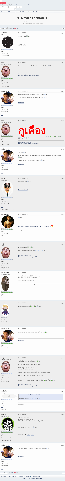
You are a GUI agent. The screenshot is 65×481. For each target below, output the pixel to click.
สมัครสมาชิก (26, 5)
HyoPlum (6, 273)
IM (4, 178)
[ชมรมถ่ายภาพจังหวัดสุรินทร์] (2, 207)
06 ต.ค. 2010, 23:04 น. (23, 302)
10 (23, 28)
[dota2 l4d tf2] (2, 115)
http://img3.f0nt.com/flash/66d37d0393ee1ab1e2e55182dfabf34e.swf (34, 226)
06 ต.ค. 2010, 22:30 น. (23, 32)
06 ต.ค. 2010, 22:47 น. (23, 178)
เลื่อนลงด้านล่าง (4, 28)
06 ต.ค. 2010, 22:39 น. (23, 120)
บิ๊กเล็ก (5, 391)
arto (4, 303)
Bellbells (6, 91)
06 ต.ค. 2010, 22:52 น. (23, 214)
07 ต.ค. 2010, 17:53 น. (23, 445)
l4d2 (19, 102)
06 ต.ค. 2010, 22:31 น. (23, 62)
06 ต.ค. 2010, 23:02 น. (23, 272)
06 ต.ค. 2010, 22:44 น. (23, 149)
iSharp (5, 33)
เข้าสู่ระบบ (18, 5)
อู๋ (3, 62)
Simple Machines (37, 478)
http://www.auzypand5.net (24, 74)
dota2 (23, 102)
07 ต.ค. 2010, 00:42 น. (23, 391)
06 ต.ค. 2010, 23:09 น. (23, 328)
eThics (5, 414)
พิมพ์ (63, 28)
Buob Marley (7, 214)
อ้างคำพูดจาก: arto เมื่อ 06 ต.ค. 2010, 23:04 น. (31, 395)
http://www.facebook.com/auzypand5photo (28, 75)
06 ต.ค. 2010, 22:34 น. (23, 91)
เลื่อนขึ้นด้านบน (4, 472)
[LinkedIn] (2, 239)
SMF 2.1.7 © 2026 (28, 478)
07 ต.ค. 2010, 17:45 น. (23, 414)
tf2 (21, 102)
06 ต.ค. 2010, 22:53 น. (23, 243)
